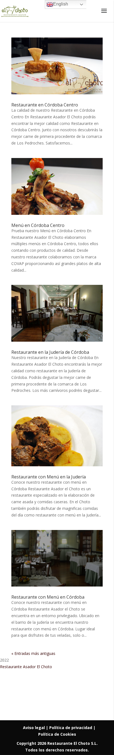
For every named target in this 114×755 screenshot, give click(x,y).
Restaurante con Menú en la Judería (48, 477)
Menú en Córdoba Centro (37, 225)
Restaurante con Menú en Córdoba (47, 597)
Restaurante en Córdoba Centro (44, 105)
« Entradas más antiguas (33, 653)
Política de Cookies (57, 734)
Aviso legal (34, 727)
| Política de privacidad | (70, 727)
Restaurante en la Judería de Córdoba (50, 352)
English (60, 4)
